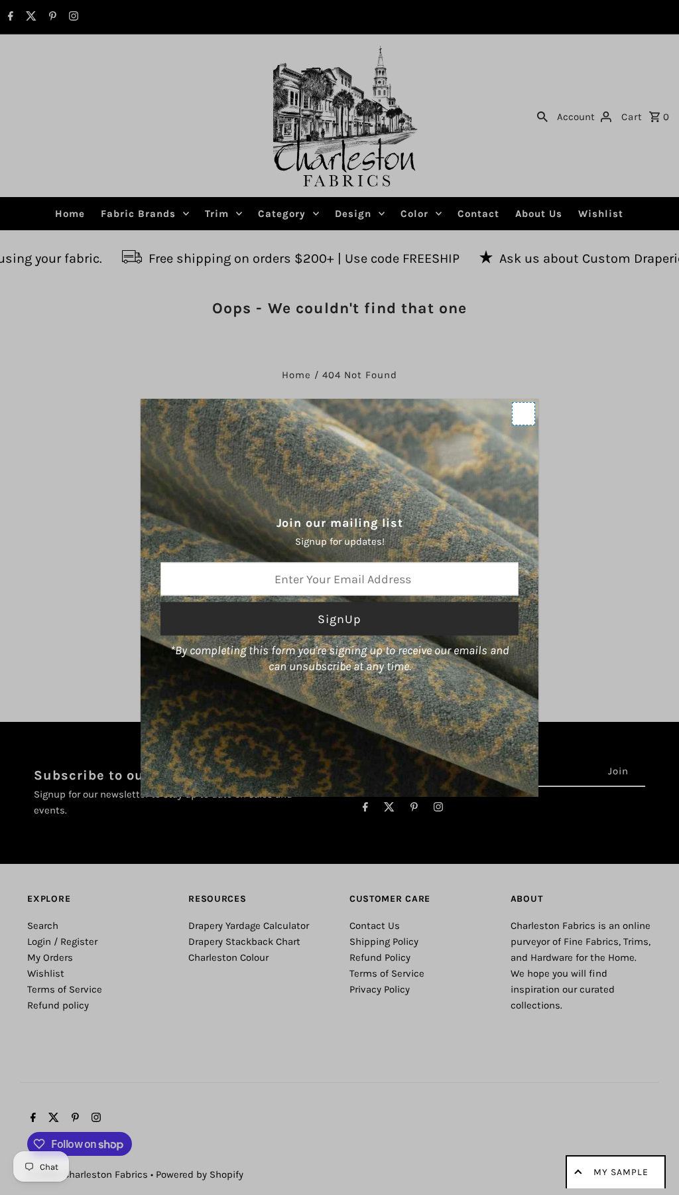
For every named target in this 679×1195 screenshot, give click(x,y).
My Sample (620, 1172)
